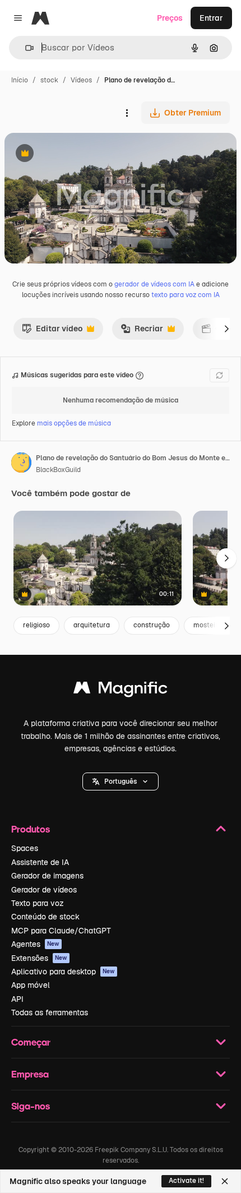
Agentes (35, 944)
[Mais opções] (126, 112)
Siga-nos (30, 1106)
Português (120, 781)
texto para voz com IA (185, 294)
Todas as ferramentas (49, 1012)
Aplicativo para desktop (63, 972)
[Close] (224, 1181)
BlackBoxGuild (58, 469)
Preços (170, 18)
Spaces (24, 848)
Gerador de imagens (47, 876)
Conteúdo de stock (45, 917)
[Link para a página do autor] (21, 464)
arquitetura (91, 625)
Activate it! (186, 1180)
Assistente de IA (40, 862)
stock (49, 80)
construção (151, 625)
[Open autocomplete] (25, 48)
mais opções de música (74, 423)
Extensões (39, 958)
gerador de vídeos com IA (154, 284)
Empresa (30, 1074)
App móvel (30, 985)
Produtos (30, 829)
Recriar (142, 331)
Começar (30, 1042)
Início (19, 80)
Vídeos (81, 80)
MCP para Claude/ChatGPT (61, 931)
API (17, 999)
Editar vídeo (52, 331)
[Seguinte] (226, 328)
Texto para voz (37, 903)
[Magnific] (120, 690)
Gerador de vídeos (44, 890)
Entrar (211, 18)
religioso (36, 625)
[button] (120, 781)
